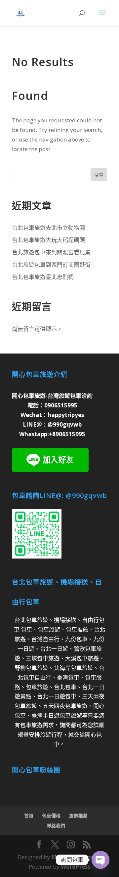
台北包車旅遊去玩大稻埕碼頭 (48, 240)
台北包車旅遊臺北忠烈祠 (43, 277)
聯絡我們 (56, 825)
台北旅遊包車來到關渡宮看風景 (51, 252)
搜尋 (98, 175)
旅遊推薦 (78, 816)
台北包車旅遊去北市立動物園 (48, 227)
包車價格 (51, 816)
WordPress (75, 866)
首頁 (28, 816)
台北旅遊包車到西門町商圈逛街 (51, 265)
